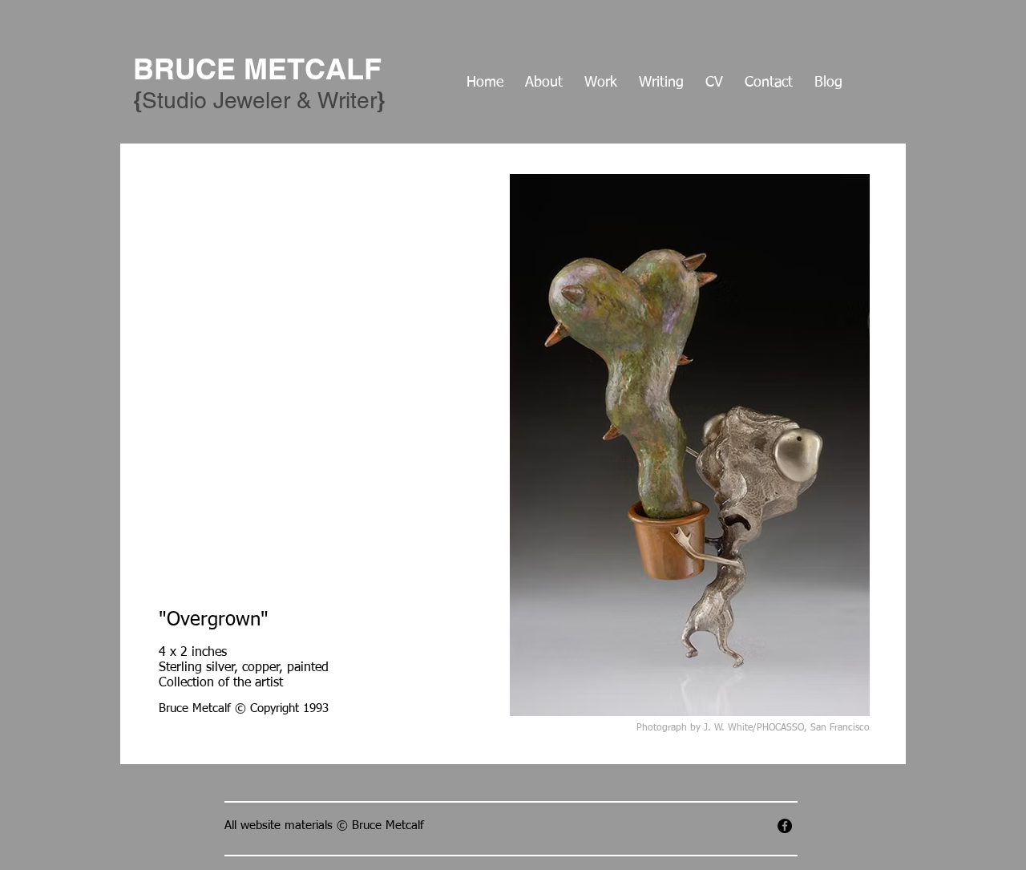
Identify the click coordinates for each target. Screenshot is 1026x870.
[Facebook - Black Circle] (785, 826)
